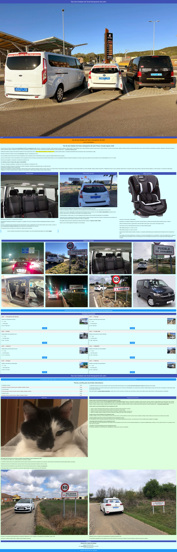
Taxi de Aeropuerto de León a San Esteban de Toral (101, 310)
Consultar (44, 328)
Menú (2, 137)
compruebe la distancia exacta (70, 149)
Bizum (50, 231)
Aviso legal (95, 550)
